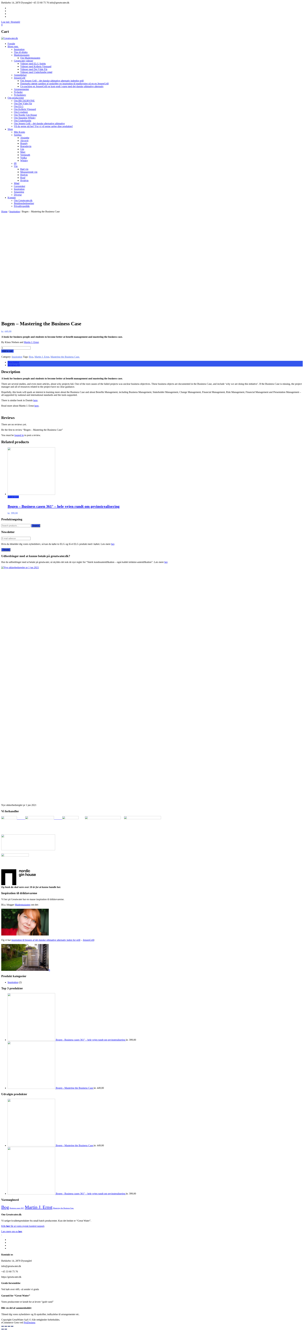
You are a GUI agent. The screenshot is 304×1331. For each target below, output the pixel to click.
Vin (16, 166)
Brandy (24, 143)
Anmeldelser (20, 75)
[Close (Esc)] (2, 1326)
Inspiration (19, 49)
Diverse (18, 194)
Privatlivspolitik (22, 206)
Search (35, 525)
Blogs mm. (13, 46)
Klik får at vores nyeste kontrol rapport (22, 1226)
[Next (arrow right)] (5, 1329)
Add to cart (7, 351)
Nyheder (18, 92)
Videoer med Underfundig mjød (36, 72)
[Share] (5, 1326)
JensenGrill (19, 78)
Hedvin (24, 174)
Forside (11, 43)
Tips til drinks (21, 52)
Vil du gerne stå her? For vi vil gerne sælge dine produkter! (43, 126)
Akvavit (24, 140)
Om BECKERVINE (24, 100)
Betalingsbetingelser (24, 203)
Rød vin (24, 169)
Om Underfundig (22, 120)
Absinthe (24, 137)
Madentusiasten (21, 55)
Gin (22, 149)
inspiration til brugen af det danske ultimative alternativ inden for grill (45, 940)
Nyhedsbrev (20, 95)
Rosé (22, 177)
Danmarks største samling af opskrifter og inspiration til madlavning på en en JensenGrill (64, 83)
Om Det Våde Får (23, 103)
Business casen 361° (17, 1208)
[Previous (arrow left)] (2, 1329)
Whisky (24, 160)
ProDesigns (29, 1322)
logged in (19, 435)
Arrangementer (21, 89)
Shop (10, 129)
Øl (15, 163)
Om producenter (16, 97)
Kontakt (12, 197)
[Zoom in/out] (12, 1326)
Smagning (19, 192)
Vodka (23, 157)
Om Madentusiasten (30, 58)
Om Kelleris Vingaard (25, 109)
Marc (22, 152)
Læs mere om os (11, 1231)
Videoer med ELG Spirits (33, 63)
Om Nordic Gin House (25, 115)
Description (13, 362)
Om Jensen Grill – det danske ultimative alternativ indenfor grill (52, 80)
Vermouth (25, 154)
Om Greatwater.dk (23, 200)
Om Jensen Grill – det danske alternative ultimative (39, 123)
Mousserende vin (28, 172)
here (35, 400)
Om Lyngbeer (21, 112)
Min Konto (19, 132)
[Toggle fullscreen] (9, 1326)
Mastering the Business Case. (65, 356)
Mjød (16, 183)
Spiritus (18, 135)
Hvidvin (24, 180)
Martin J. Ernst (31, 342)
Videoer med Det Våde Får (33, 69)
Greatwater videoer (23, 60)
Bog (31, 356)
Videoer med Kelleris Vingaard (35, 66)
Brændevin (25, 146)
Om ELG (18, 106)
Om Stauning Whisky (25, 117)
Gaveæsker (19, 186)
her (112, 544)
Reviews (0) (14, 365)
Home (4, 211)
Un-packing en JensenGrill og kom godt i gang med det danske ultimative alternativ (62, 86)
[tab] (155, 362)
